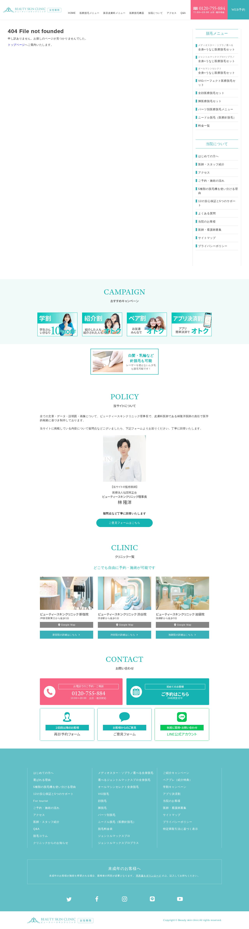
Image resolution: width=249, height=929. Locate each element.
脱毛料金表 (105, 828)
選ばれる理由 (42, 779)
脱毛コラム (40, 835)
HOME (72, 13)
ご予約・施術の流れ (211, 180)
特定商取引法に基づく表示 (180, 828)
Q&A (183, 13)
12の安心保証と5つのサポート (217, 203)
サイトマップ (207, 237)
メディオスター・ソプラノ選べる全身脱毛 (125, 772)
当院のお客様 (207, 221)
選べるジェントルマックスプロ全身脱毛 (124, 779)
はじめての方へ (208, 156)
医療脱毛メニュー (89, 13)
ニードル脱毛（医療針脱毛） (117, 821)
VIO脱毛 (103, 793)
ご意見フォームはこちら (124, 522)
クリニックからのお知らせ (50, 842)
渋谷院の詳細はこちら (122, 634)
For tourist (40, 800)
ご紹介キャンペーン (176, 772)
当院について (155, 13)
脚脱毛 (102, 807)
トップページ (16, 44)
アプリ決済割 (172, 793)
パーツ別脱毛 (107, 814)
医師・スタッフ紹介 (211, 164)
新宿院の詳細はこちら (65, 634)
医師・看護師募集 (210, 229)
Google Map (68, 624)
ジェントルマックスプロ (114, 835)
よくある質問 (207, 213)
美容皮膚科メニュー (114, 13)
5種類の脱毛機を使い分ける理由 (218, 190)
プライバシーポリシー (212, 246)
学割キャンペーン (174, 786)
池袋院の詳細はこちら (180, 634)
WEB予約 (238, 9)
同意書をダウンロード (148, 875)
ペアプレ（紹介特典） (177, 779)
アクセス (172, 13)
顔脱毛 (102, 800)
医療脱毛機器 (136, 13)
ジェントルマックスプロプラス (118, 842)
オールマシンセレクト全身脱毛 (118, 786)
